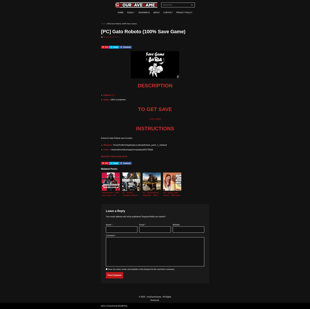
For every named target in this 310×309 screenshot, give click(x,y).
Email (142, 225)
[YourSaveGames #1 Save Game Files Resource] (136, 5)
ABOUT (156, 13)
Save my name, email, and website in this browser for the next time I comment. (141, 269)
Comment (110, 236)
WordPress (122, 306)
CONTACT (168, 13)
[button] (134, 12)
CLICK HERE (155, 119)
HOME (121, 13)
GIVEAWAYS (144, 13)
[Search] (192, 5)
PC (118, 37)
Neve (103, 306)
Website (176, 225)
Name (109, 225)
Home (103, 24)
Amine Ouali (107, 37)
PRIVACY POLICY (184, 13)
